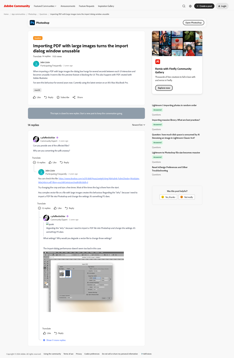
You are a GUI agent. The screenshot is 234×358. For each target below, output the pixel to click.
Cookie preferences (91, 354)
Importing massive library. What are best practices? (176, 119)
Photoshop (32, 14)
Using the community (52, 354)
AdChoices (147, 354)
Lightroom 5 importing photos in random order (174, 105)
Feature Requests (86, 6)
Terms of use (68, 354)
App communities (18, 14)
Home (6, 14)
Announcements (68, 6)
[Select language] (190, 6)
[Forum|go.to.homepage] (17, 6)
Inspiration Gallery (106, 6)
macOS (37, 90)
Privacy (79, 354)
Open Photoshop (193, 22)
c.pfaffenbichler (47, 137)
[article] (86, 150)
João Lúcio (45, 62)
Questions (43, 14)
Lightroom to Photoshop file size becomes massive (176, 152)
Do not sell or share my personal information (120, 354)
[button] (204, 6)
